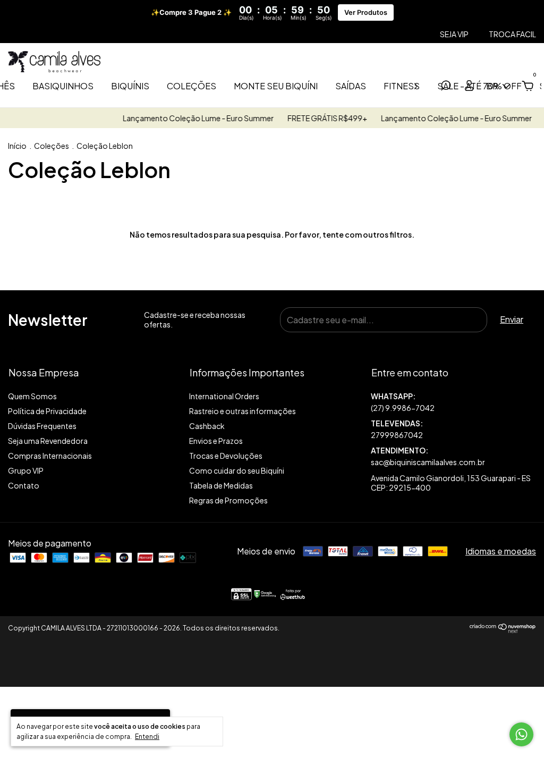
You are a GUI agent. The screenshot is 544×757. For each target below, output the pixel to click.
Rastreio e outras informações (242, 411)
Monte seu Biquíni (276, 85)
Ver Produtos (365, 12)
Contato (23, 485)
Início (17, 145)
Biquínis (130, 85)
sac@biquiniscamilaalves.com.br (428, 462)
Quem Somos (32, 396)
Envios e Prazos (216, 440)
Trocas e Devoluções (225, 455)
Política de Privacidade (47, 411)
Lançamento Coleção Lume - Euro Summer (193, 118)
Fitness (402, 85)
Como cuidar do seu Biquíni (236, 470)
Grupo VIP (26, 470)
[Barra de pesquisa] (445, 86)
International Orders (224, 396)
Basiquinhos (63, 85)
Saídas (350, 85)
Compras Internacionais (50, 455)
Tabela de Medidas (221, 485)
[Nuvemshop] (503, 629)
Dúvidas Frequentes (42, 426)
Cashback (207, 426)
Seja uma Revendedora (48, 440)
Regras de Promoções (228, 500)
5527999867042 (453, 402)
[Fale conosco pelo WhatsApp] (521, 734)
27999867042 (397, 435)
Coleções (191, 85)
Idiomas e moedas (500, 551)
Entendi (147, 737)
